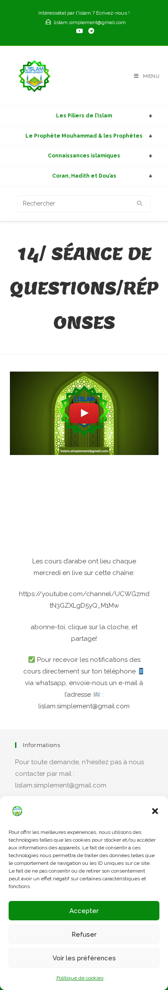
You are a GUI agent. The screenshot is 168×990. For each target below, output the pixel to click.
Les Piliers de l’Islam (84, 116)
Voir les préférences (84, 958)
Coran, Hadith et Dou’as (84, 176)
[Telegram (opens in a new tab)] (90, 31)
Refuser (84, 934)
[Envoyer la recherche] (140, 203)
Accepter (84, 911)
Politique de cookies (79, 978)
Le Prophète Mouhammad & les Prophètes (84, 136)
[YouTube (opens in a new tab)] (80, 31)
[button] (155, 811)
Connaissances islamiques (84, 156)
